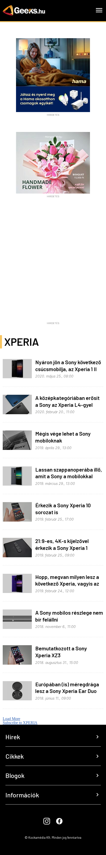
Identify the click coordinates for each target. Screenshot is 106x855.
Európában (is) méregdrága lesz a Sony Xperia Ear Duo (67, 687)
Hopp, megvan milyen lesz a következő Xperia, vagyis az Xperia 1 (67, 584)
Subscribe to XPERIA (20, 723)
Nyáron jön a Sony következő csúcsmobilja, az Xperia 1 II (68, 365)
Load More (11, 719)
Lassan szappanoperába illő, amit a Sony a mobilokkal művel (68, 476)
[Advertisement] (53, 266)
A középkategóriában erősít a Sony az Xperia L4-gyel (67, 401)
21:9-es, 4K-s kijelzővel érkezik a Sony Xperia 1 (62, 544)
